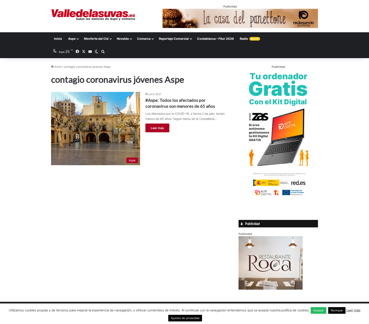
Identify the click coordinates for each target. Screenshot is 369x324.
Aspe (72, 38)
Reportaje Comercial (174, 38)
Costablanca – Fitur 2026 (215, 38)
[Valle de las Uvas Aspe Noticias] (93, 15)
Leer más (157, 128)
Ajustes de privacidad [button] (185, 318)
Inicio (58, 38)
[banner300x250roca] (271, 288)
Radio (249, 38)
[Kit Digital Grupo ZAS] (278, 196)
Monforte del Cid (96, 38)
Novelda (123, 38)
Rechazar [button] (337, 310)
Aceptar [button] (318, 310)
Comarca (144, 38)
